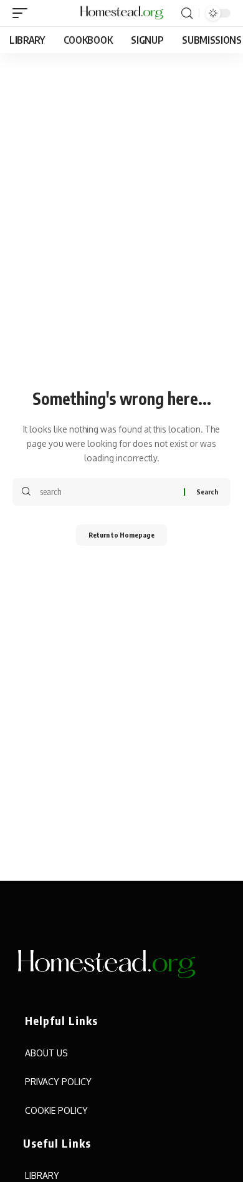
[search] (187, 13)
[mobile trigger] (23, 13)
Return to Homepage (121, 535)
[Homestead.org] (121, 13)
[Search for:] (107, 492)
